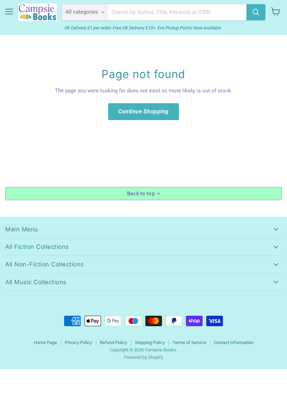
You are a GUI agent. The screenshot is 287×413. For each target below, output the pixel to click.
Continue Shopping (143, 111)
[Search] (255, 12)
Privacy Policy (78, 342)
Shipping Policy (150, 342)
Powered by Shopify (143, 357)
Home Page (45, 342)
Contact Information (233, 342)
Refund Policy (113, 342)
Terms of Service (189, 342)
